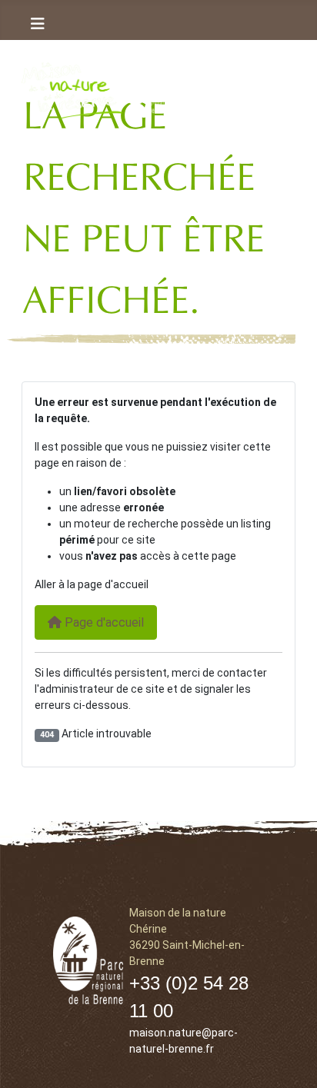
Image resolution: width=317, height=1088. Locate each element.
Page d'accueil (103, 622)
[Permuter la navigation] (38, 24)
